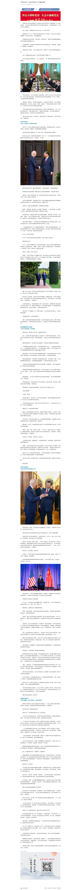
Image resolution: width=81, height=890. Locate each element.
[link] (25, 888)
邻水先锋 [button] (29, 4)
